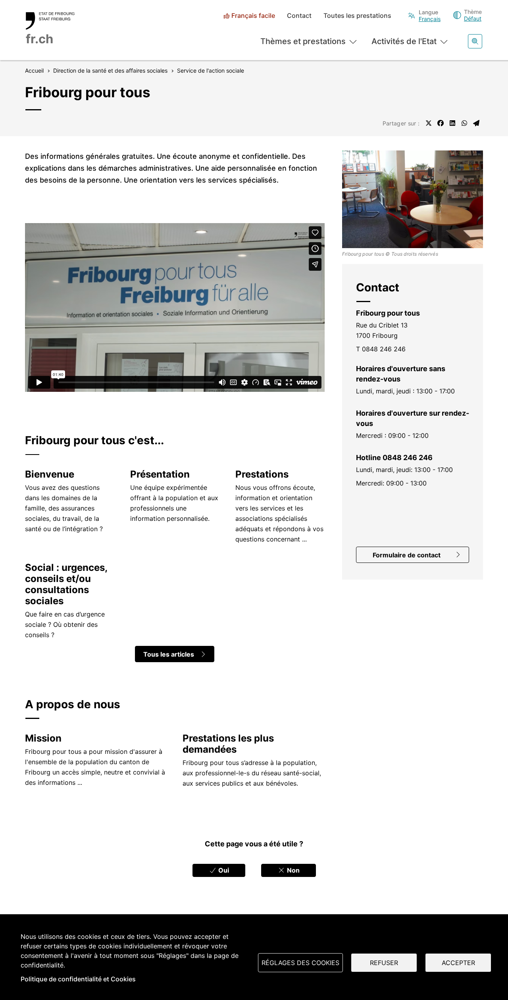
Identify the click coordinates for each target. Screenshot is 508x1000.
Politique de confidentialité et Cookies (78, 979)
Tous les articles (168, 654)
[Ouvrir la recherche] (475, 41)
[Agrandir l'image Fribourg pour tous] (412, 199)
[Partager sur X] (428, 123)
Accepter (458, 963)
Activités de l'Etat (404, 41)
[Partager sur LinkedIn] (452, 123)
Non (292, 870)
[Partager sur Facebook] (440, 123)
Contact (299, 15)
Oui (223, 870)
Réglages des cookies (300, 963)
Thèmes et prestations (303, 41)
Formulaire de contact (407, 555)
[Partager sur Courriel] (476, 123)
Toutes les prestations (357, 15)
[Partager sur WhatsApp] (464, 123)
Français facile (253, 15)
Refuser (384, 963)
